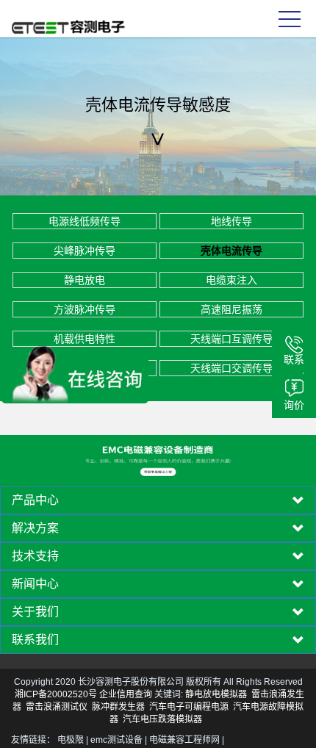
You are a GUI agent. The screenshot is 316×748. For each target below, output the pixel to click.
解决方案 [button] (35, 528)
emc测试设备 (116, 740)
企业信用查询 (125, 694)
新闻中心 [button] (35, 584)
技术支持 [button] (35, 556)
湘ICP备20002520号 (56, 694)
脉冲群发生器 (118, 707)
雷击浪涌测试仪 (56, 707)
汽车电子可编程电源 (189, 707)
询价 (294, 405)
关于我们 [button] (35, 612)
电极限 (70, 740)
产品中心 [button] (35, 500)
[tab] (158, 500)
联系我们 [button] (35, 640)
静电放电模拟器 (216, 694)
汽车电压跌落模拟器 (162, 719)
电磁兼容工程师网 (184, 740)
